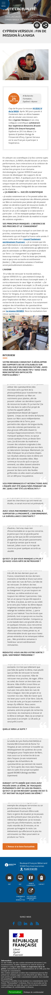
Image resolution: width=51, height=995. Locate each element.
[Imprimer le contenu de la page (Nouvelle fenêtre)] (37, 25)
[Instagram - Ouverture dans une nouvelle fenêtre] (19, 924)
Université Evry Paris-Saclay (15, 13)
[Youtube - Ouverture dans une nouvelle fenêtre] (31, 924)
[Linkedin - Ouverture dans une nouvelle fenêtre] (25, 924)
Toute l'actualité (13, 16)
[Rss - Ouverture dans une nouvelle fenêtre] (37, 924)
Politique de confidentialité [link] (34, 992)
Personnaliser (15, 992)
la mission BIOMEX (15, 311)
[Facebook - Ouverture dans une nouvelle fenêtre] (13, 924)
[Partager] (45, 25)
